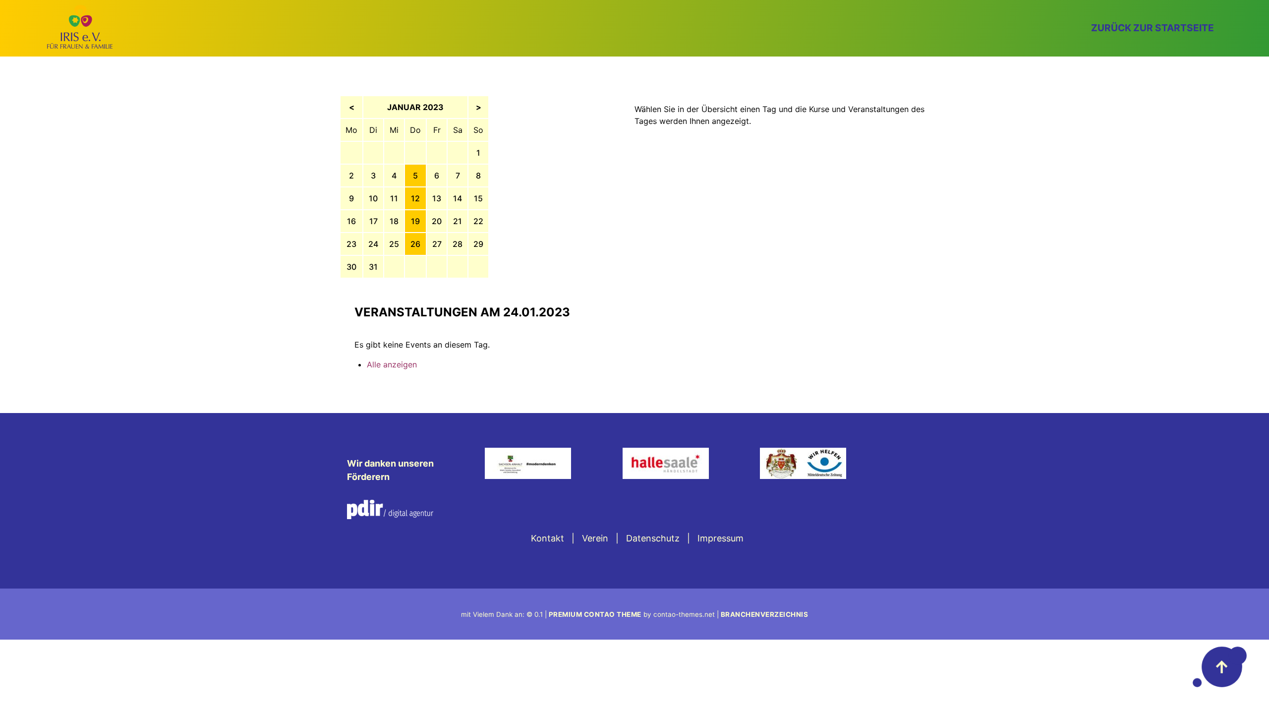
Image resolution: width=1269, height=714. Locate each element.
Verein (595, 538)
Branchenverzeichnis (764, 614)
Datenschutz (653, 538)
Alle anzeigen (392, 364)
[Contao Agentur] (390, 516)
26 (415, 244)
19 (415, 221)
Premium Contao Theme (595, 614)
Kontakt (547, 538)
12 (415, 198)
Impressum (720, 538)
